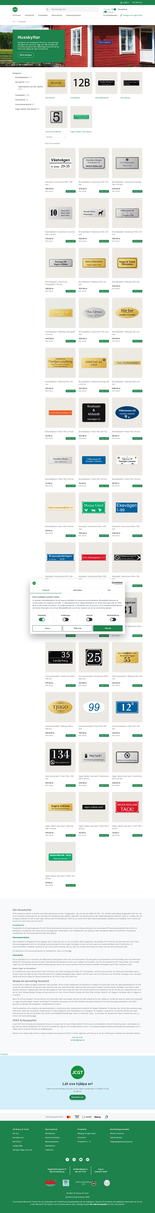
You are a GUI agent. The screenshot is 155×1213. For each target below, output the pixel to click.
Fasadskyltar (18, 925)
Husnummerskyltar (24, 104)
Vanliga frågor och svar (22, 1150)
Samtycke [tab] (46, 590)
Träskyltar (49, 1150)
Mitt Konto (17, 1142)
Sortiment (17, 15)
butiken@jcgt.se (77, 1040)
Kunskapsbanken (110, 15)
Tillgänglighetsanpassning (121, 1142)
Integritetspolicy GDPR (81, 1197)
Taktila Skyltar (116, 1138)
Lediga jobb (17, 1146)
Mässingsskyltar (52, 1142)
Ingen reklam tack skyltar (27, 109)
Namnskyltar (57, 15)
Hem (14, 21)
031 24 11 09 (77, 1038)
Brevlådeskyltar (23, 77)
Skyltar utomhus (117, 1133)
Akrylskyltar (50, 1133)
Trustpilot (4, 1054)
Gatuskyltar (21, 100)
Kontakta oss (137, 2)
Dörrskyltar (29, 15)
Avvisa (47, 628)
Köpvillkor (68, 1197)
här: (125, 947)
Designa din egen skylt (132, 15)
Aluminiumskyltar (52, 1138)
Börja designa (26, 55)
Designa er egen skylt (87, 1133)
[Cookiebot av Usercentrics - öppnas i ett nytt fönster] (113, 583)
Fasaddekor (43, 15)
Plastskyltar (50, 1146)
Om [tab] (109, 590)
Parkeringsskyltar (73, 15)
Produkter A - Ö (84, 1142)
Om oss (16, 1133)
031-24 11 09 (80, 1172)
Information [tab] (77, 590)
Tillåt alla (108, 628)
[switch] (66, 619)
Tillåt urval (77, 628)
